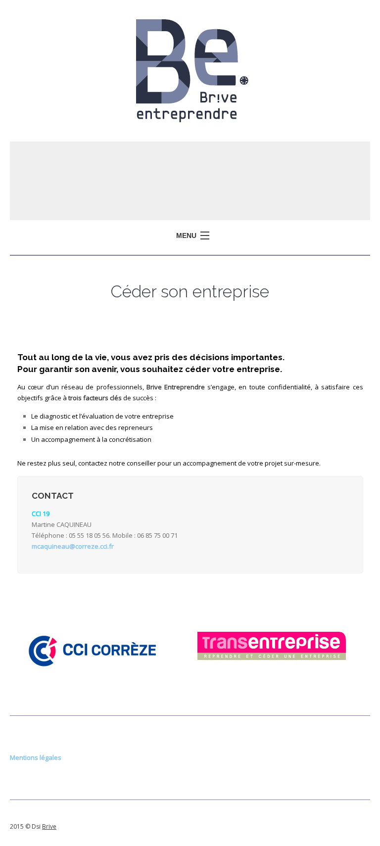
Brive (49, 826)
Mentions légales (35, 757)
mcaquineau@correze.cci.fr (73, 546)
